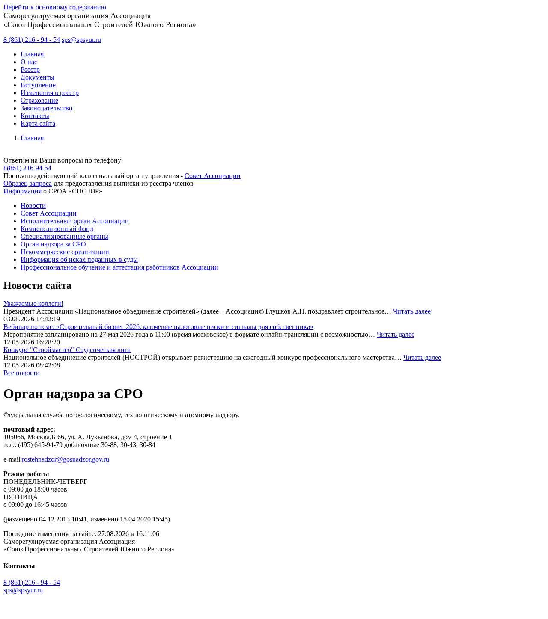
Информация (22, 191)
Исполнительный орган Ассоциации (75, 221)
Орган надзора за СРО (53, 244)
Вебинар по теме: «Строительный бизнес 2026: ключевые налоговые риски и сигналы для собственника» (158, 326)
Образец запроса (27, 183)
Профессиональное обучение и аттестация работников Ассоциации (119, 267)
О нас (29, 61)
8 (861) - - (31, 39)
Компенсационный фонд (57, 228)
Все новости (21, 372)
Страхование (39, 100)
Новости (33, 205)
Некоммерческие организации (65, 251)
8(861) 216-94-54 (27, 168)
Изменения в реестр (50, 92)
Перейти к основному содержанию (54, 7)
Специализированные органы (64, 236)
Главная (32, 54)
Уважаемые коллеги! (33, 303)
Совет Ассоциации (213, 175)
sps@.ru (81, 39)
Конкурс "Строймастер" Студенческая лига (67, 349)
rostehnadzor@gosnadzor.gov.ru (65, 459)
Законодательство (46, 108)
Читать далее (412, 311)
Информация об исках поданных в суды (79, 259)
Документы (37, 77)
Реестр (30, 69)
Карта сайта (38, 123)
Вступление (38, 85)
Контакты (35, 115)
